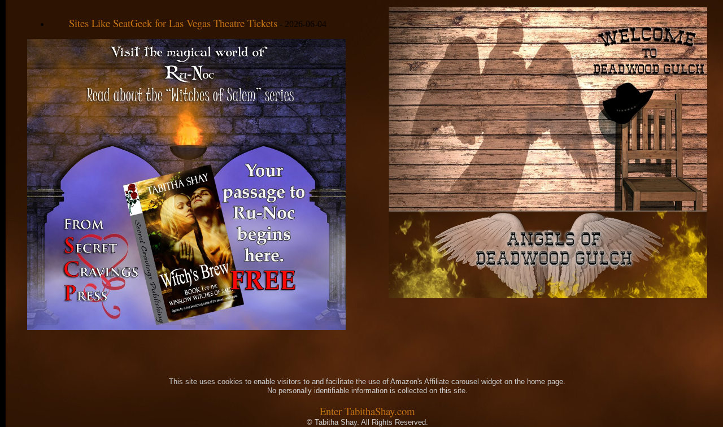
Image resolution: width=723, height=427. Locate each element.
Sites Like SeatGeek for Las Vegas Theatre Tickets (173, 23)
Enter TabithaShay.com (367, 411)
